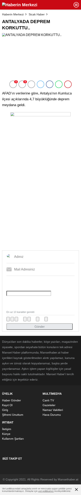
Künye (6, 433)
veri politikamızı (46, 491)
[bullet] (29, 319)
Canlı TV (48, 400)
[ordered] (25, 319)
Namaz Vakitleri (53, 410)
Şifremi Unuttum (12, 414)
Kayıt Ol (7, 405)
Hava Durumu (52, 414)
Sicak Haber (37, 14)
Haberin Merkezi (13, 14)
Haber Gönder (11, 400)
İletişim (6, 429)
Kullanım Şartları (13, 438)
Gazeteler (49, 405)
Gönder (39, 326)
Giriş (5, 410)
